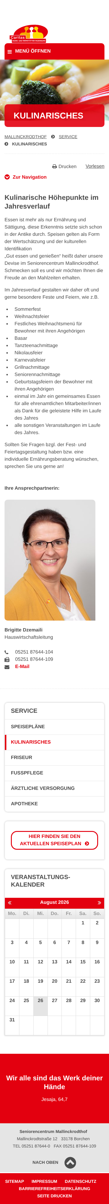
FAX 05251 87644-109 (75, 1146)
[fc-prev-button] (9, 903)
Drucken (67, 166)
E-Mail (22, 666)
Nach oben (45, 1162)
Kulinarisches (29, 144)
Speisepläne (28, 726)
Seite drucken (54, 1195)
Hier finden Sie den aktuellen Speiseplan (50, 840)
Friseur (21, 757)
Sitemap (14, 1181)
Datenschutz (80, 1181)
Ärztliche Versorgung (43, 788)
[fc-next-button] (99, 903)
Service (68, 137)
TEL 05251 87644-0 (31, 1146)
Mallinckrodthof (26, 137)
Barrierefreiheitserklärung (54, 1188)
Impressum (44, 1181)
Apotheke (24, 803)
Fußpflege (27, 773)
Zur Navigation (30, 177)
